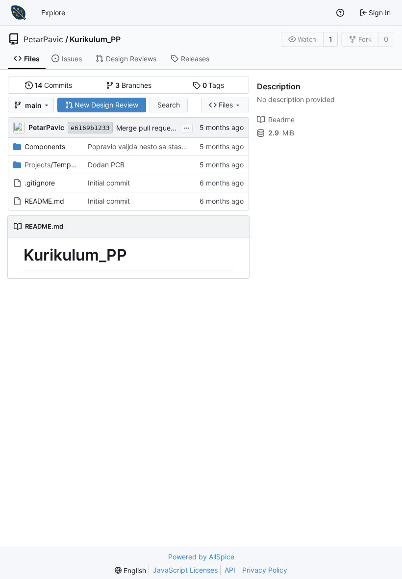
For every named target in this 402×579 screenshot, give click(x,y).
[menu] (130, 570)
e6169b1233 (90, 128)
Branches (133, 85)
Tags (213, 85)
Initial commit (109, 183)
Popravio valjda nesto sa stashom (141, 146)
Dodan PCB (106, 164)
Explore (53, 12)
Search (168, 105)
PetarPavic (43, 39)
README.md (44, 201)
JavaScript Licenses (185, 570)
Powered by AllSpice (201, 557)
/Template (51, 164)
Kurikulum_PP (95, 39)
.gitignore (40, 183)
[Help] (340, 12)
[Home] (18, 13)
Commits (53, 85)
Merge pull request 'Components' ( (171, 128)
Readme (281, 119)
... (187, 127)
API (230, 570)
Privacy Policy (264, 570)
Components (45, 146)
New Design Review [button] (106, 105)
